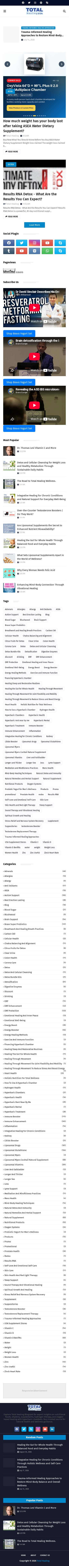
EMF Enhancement (44, 657)
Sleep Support (45, 805)
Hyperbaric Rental (42, 720)
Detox (11, 164)
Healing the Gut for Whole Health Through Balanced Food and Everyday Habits (40, 542)
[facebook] (23, 3)
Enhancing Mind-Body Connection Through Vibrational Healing (40, 586)
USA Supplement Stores (15, 842)
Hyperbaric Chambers (14, 715)
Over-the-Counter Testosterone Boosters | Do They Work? (40, 512)
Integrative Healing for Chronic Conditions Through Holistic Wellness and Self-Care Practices (40, 1463)
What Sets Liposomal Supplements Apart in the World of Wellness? (40, 557)
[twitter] (29, 3)
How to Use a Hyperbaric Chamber (20, 710)
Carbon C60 (51, 630)
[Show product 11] (45, 115)
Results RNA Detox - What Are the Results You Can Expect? (30, 196)
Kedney (49, 736)
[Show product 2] (25, 115)
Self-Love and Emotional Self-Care (20, 800)
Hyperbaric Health (37, 715)
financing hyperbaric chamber (18, 678)
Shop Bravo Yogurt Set (19, 333)
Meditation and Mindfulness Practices (21, 768)
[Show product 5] (31, 115)
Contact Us (45, 1555)
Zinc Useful (35, 853)
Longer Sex (31, 763)
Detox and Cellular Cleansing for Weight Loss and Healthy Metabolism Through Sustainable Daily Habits (41, 466)
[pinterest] (41, 3)
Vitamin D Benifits (12, 847)
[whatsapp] (47, 251)
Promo (56, 789)
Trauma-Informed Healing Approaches (22, 837)
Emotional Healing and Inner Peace (37, 662)
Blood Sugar (10, 620)
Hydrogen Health (47, 710)
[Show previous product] (7, 64)
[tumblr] (8, 251)
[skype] (46, 3)
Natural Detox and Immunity (48, 773)
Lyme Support (54, 763)
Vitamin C (34, 842)
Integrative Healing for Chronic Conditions (23, 736)
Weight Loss (49, 847)
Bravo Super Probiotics (15, 625)
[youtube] (47, 243)
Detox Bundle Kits (13, 652)
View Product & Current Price (21, 108)
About (33, 1555)
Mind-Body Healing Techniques (18, 773)
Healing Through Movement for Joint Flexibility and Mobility (31, 694)
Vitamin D (47, 842)
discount (9, 657)
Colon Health (49, 641)
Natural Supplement (52, 779)
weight (37, 847)
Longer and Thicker (13, 763)
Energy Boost (34, 667)
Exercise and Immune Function (43, 673)
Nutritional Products (14, 784)
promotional (10, 794)
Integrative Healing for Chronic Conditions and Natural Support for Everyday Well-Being (41, 497)
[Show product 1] (23, 115)
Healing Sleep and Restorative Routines (22, 683)
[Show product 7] (36, 115)
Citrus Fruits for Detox (14, 641)
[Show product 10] (43, 115)
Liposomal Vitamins (13, 757)
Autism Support (11, 615)
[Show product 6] (33, 115)
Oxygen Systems (34, 784)
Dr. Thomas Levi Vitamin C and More (36, 447)
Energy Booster (50, 667)
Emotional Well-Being (14, 667)
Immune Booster (36, 726)
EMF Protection (11, 662)
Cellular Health (12, 636)
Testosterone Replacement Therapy (20, 831)
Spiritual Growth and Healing (17, 816)
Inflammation (35, 731)
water (27, 847)
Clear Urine (34, 641)
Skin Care (44, 800)
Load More (34, 225)
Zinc (24, 853)
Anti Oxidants (46, 609)
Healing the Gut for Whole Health (19, 689)
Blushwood (25, 620)
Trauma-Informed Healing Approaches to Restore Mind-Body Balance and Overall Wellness (41, 33)
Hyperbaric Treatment (14, 726)
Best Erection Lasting (32, 615)
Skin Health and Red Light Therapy (20, 805)
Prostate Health (27, 794)
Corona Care (10, 646)
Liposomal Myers (12, 747)
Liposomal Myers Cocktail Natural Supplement (25, 752)
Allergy (33, 609)
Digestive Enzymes (49, 652)
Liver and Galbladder (35, 757)
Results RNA (53, 794)
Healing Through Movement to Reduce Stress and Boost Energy (32, 699)
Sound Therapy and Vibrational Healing (22, 810)
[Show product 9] (41, 115)
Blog (47, 615)
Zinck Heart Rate (51, 853)
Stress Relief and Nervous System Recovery (24, 821)
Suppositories (11, 826)
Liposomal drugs (29, 742)
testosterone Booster (31, 826)
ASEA (10, 91)
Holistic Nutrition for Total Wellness (36, 704)
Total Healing (12, 136)
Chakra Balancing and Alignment (37, 636)
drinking (20, 657)
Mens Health (47, 768)
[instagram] (35, 3)
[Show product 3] (27, 115)
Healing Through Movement (51, 689)
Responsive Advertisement (34, 1390)
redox (41, 794)
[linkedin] (52, 1429)
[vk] (34, 251)
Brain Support (40, 620)
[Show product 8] (39, 115)
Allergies (21, 609)
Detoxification (31, 652)
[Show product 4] (29, 115)
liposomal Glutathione (51, 742)
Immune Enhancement (15, 731)
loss (42, 763)
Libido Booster (11, 742)
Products (44, 789)
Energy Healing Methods (15, 673)
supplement (53, 821)
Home (23, 1555)
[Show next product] (62, 64)
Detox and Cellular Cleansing (43, 646)
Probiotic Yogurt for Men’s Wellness (20, 789)
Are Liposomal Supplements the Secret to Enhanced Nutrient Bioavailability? (39, 527)
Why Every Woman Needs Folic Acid (36, 570)
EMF (30, 657)
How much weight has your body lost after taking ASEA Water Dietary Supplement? (33, 126)
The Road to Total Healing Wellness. (36, 481)
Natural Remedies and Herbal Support (22, 779)
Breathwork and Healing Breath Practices (23, 630)
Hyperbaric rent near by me (17, 720)
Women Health (11, 853)
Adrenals (9, 609)
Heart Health (10, 704)
